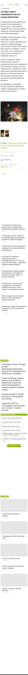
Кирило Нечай (7, 159)
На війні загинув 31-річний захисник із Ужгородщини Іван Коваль (13, 396)
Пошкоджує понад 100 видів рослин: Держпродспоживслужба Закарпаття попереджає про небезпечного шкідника (13, 369)
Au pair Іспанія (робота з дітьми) (11, 515)
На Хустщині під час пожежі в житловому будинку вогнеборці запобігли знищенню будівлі (13, 238)
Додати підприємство (14, 445)
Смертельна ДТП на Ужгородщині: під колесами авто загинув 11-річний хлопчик (13, 406)
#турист (7, 156)
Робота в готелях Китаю (11, 559)
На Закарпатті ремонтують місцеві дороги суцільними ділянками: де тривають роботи (13, 227)
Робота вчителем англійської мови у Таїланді (13, 567)
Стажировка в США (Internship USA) (13, 537)
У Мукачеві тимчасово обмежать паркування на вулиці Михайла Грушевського (14, 248)
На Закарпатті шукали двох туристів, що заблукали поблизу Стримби (14, 145)
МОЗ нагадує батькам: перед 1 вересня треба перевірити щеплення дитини (13, 298)
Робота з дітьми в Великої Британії (11, 590)
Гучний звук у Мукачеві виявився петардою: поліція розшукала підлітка (14, 308)
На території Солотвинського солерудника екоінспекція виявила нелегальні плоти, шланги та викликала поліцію (13, 286)
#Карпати (12, 156)
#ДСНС (2, 156)
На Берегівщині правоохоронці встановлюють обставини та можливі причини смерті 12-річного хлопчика (13, 274)
